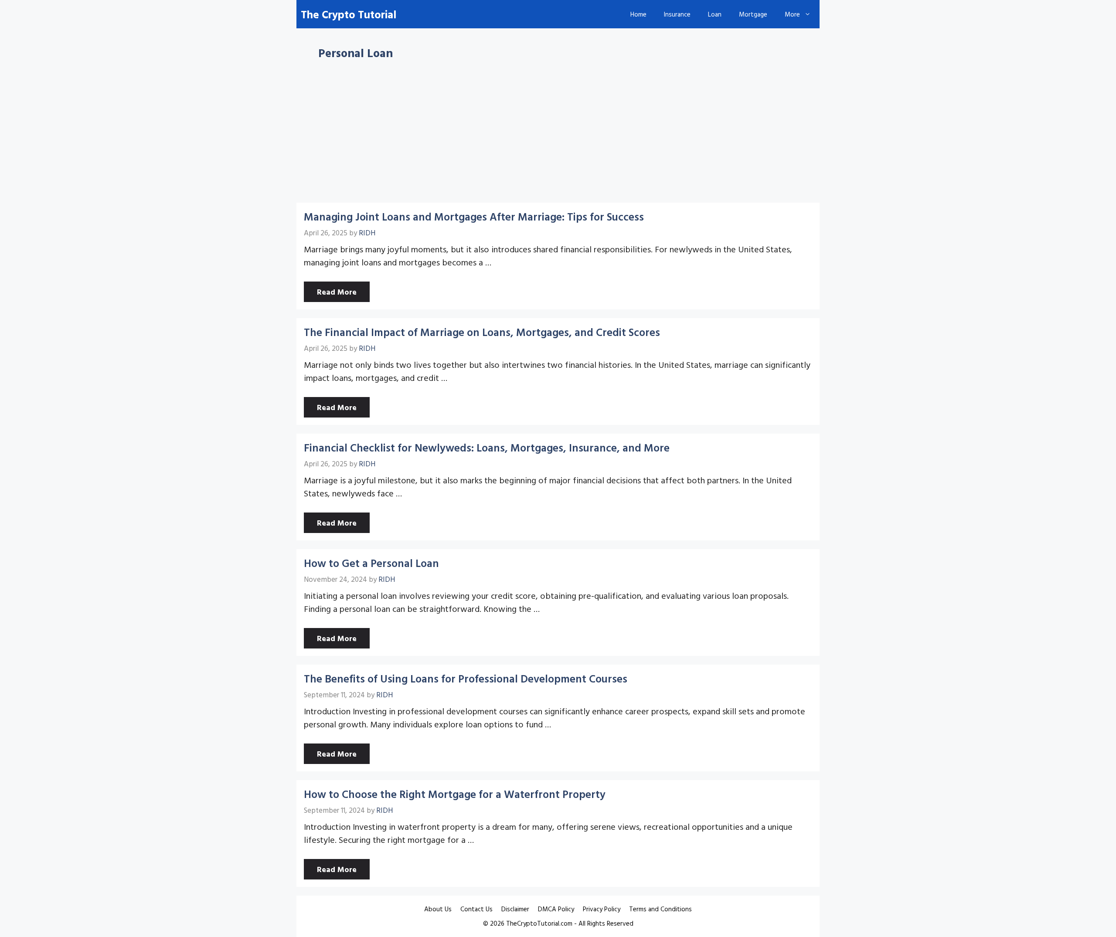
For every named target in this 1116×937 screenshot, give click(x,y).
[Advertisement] (558, 138)
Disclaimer (515, 909)
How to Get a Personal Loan (371, 563)
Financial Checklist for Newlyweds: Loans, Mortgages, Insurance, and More (487, 447)
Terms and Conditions (660, 909)
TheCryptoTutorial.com (539, 923)
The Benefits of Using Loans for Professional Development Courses (465, 678)
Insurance (677, 14)
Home (638, 14)
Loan (714, 14)
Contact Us (476, 909)
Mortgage (753, 14)
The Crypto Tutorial (348, 14)
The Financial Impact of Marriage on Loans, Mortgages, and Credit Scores (482, 332)
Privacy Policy (601, 909)
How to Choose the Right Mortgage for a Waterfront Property (455, 794)
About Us (438, 909)
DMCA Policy (556, 909)
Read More (337, 292)
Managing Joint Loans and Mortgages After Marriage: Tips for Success (474, 216)
